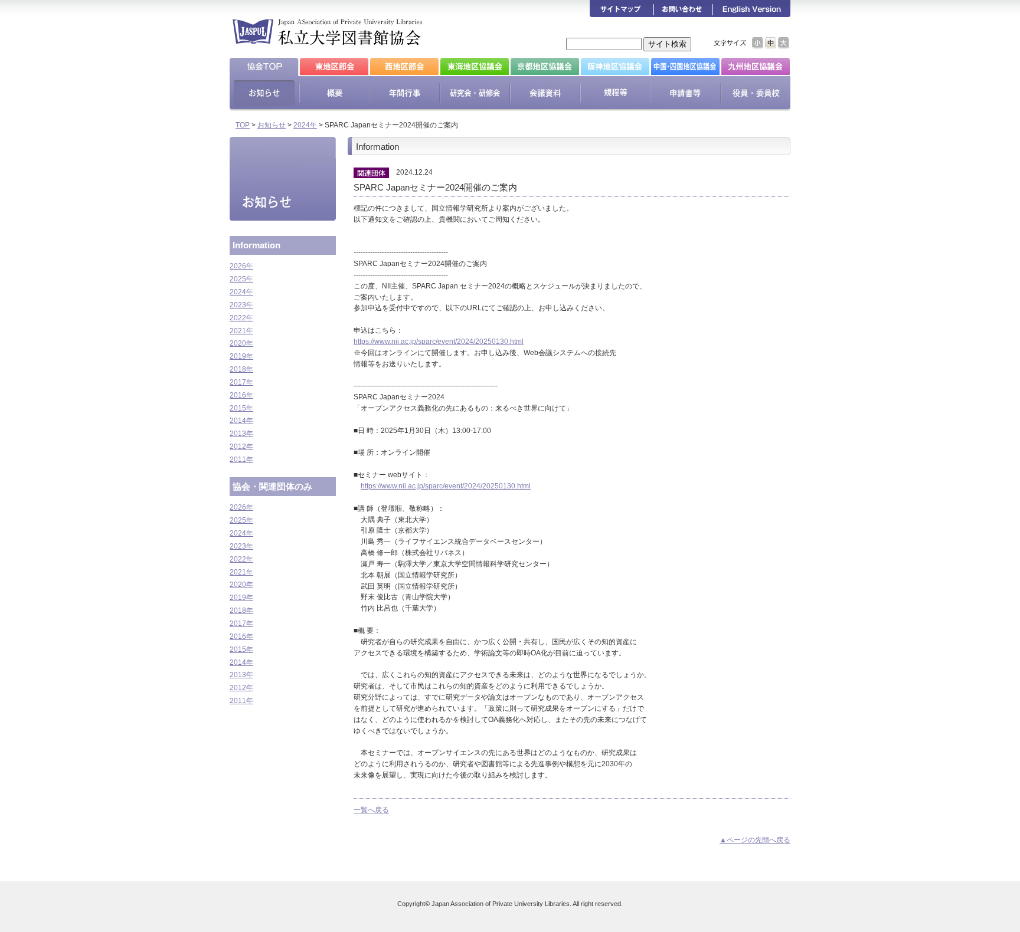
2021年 (241, 331)
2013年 (241, 433)
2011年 (241, 459)
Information (256, 245)
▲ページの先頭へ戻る (755, 840)
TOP (243, 125)
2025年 (241, 279)
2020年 (241, 343)
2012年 (241, 446)
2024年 (305, 125)
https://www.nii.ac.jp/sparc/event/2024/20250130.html (439, 341)
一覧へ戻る (371, 810)
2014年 (241, 420)
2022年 (241, 318)
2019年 (241, 356)
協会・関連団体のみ (272, 486)
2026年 (241, 266)
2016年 (241, 395)
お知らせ (271, 125)
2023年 (241, 305)
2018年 (241, 369)
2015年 (241, 408)
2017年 (241, 382)
